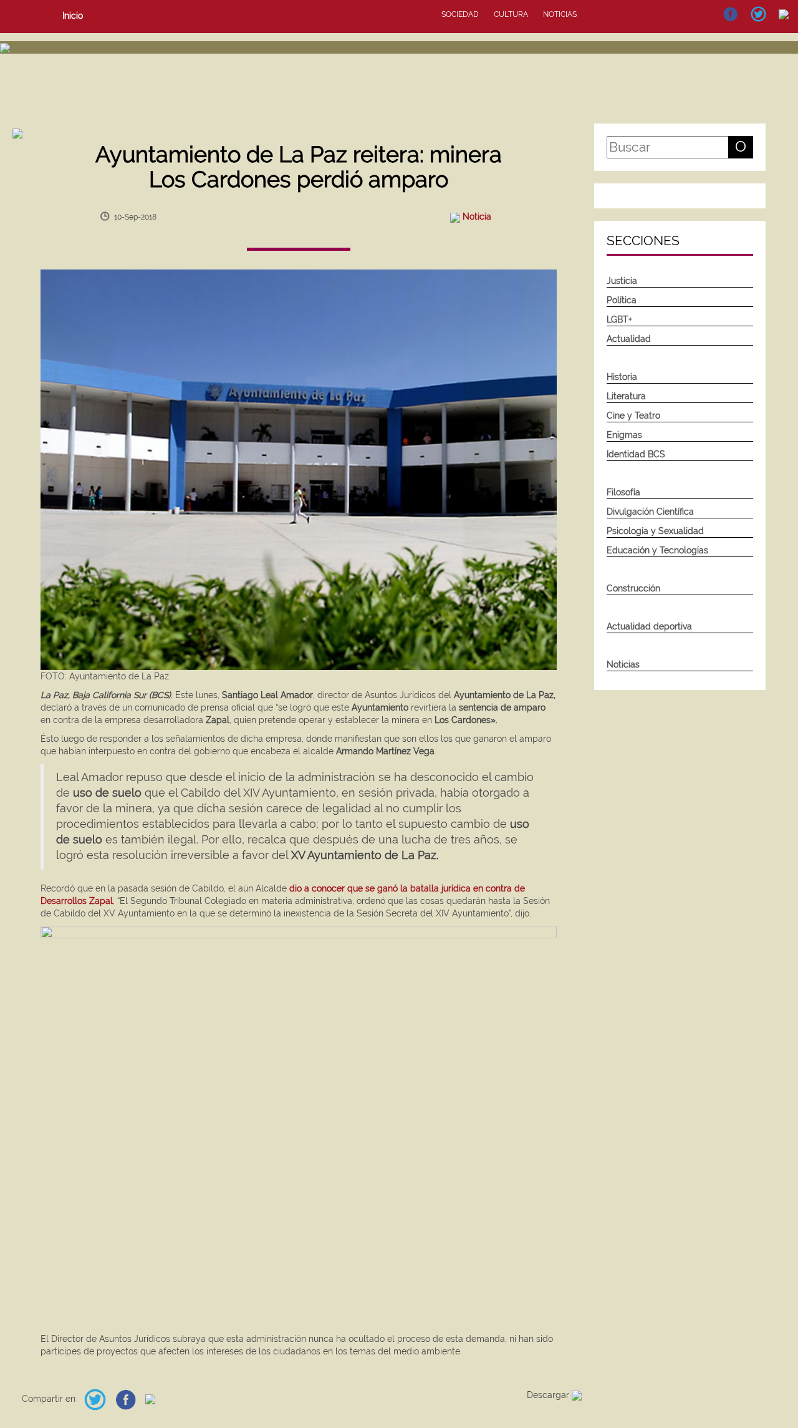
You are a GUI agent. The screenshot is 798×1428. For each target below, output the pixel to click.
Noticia (477, 216)
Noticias (560, 14)
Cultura (511, 14)
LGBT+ (619, 319)
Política (622, 300)
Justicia (622, 281)
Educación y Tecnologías (657, 550)
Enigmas (624, 435)
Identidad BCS (636, 454)
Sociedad (460, 14)
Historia (622, 377)
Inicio (72, 16)
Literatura (626, 396)
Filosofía (623, 492)
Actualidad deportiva (649, 626)
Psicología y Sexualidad (655, 531)
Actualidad (629, 339)
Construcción (633, 588)
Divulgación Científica (650, 512)
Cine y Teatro (633, 415)
